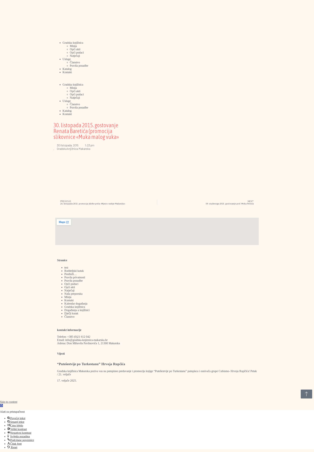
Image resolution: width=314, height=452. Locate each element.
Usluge (67, 59)
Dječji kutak (71, 313)
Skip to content (8, 401)
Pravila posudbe (79, 65)
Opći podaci (77, 52)
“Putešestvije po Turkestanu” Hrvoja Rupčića (91, 364)
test (66, 267)
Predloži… (70, 274)
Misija (73, 46)
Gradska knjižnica (73, 42)
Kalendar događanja (75, 303)
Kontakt (67, 72)
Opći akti (75, 49)
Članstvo (75, 62)
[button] (157, 78)
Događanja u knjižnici (77, 310)
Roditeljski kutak (74, 270)
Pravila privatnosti (74, 277)
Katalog (67, 68)
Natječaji (75, 55)
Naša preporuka (73, 293)
